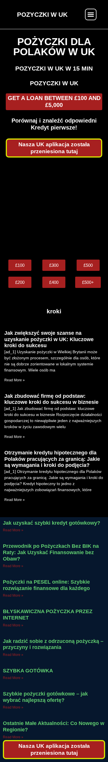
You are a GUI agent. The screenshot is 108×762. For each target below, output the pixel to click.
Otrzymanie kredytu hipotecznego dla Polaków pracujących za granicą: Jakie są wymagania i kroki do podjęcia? (52, 459)
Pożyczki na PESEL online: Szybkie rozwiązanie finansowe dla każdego (46, 585)
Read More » (14, 380)
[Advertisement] (54, 208)
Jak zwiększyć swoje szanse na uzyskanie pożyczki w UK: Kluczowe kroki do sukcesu (49, 339)
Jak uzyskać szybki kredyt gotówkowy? (51, 523)
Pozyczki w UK (54, 83)
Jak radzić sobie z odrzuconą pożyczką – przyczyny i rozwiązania (53, 644)
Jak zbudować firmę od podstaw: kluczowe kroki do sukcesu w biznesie (51, 399)
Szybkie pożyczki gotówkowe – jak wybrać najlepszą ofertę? (45, 697)
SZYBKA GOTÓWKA (28, 671)
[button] (90, 14)
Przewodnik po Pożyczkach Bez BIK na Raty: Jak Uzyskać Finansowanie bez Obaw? (51, 552)
